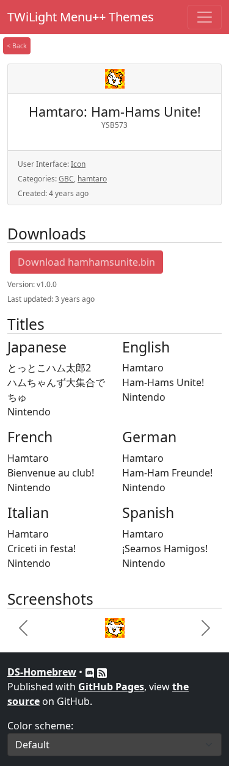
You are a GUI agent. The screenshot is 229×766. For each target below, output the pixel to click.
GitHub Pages (111, 686)
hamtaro (92, 178)
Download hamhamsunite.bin (86, 262)
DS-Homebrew (41, 672)
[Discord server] (91, 672)
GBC (66, 178)
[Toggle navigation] (204, 17)
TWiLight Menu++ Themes (80, 17)
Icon (78, 164)
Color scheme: (40, 725)
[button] (23, 628)
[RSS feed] (102, 672)
